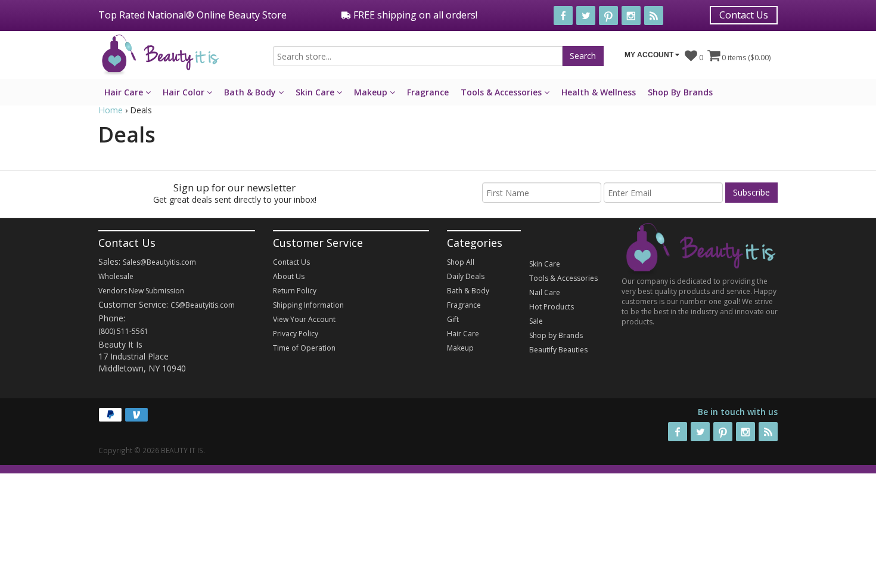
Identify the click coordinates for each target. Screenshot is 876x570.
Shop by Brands (556, 335)
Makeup (372, 92)
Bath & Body (251, 92)
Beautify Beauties (558, 350)
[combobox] (418, 56)
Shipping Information (308, 305)
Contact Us (743, 14)
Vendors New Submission (141, 291)
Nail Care (544, 292)
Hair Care (124, 92)
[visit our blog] (653, 15)
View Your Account (304, 319)
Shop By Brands (680, 92)
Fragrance (428, 92)
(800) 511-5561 (123, 331)
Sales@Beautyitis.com (159, 262)
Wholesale (115, 276)
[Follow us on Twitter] (585, 15)
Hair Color (185, 92)
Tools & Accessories (502, 92)
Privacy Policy (295, 334)
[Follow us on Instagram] (631, 15)
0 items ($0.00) (745, 57)
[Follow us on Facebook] (563, 15)
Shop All (460, 262)
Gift (453, 319)
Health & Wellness (598, 92)
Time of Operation (304, 348)
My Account (650, 55)
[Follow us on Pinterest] (608, 15)
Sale (536, 321)
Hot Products (551, 307)
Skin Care (316, 92)
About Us (289, 276)
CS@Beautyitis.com (202, 305)
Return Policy (294, 291)
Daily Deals (465, 276)
